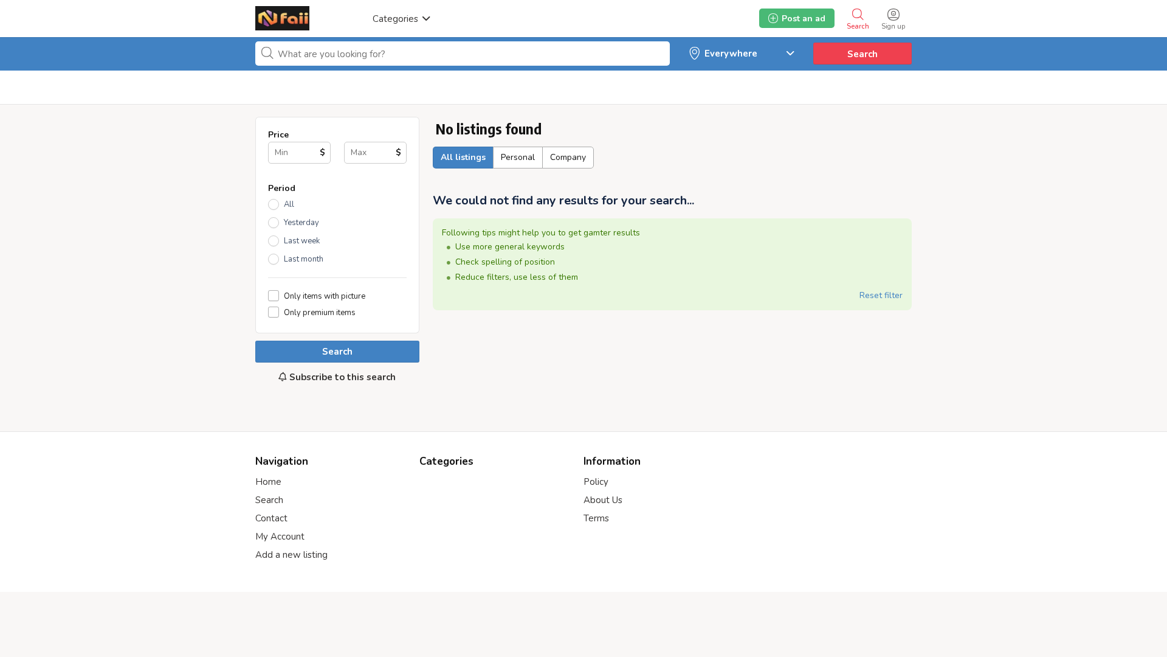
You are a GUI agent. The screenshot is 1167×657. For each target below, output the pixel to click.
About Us (603, 500)
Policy (596, 481)
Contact (271, 518)
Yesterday (301, 222)
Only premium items (320, 312)
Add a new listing (291, 554)
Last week (302, 240)
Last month (303, 259)
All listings (463, 157)
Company (568, 157)
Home (268, 481)
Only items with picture (324, 296)
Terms (596, 518)
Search (862, 54)
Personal (518, 157)
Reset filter (881, 295)
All (289, 204)
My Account (280, 536)
